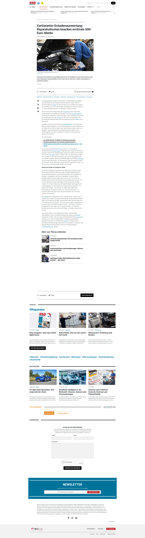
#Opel (37, 387)
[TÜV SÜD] (38, 3)
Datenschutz (102, 534)
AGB (97, 534)
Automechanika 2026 (56, 7)
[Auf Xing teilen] (38, 111)
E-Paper (97, 3)
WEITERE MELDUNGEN (38, 348)
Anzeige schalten (63, 413)
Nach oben (111, 521)
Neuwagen (52, 154)
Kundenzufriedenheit (47, 226)
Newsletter (90, 3)
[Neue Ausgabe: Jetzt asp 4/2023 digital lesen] (43, 320)
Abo (113, 3)
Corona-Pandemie (76, 113)
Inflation (77, 119)
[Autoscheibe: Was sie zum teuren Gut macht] (72, 320)
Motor (61, 149)
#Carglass (67, 330)
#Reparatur (37, 309)
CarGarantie (66, 111)
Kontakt (106, 3)
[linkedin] (76, 517)
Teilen (52, 91)
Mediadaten (91, 529)
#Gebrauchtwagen (89, 357)
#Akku (37, 330)
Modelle (78, 215)
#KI (66, 387)
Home (38, 19)
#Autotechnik (34, 360)
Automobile (81, 7)
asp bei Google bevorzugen (84, 91)
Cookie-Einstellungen (111, 534)
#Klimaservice (98, 330)
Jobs (101, 3)
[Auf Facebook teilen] (38, 100)
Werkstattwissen (70, 7)
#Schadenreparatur (106, 357)
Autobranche (53, 19)
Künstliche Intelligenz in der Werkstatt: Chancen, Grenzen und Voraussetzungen (72, 392)
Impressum (92, 534)
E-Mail (53, 435)
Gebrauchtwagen (56, 151)
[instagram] (72, 517)
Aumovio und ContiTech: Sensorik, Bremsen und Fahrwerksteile (98, 392)
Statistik (46, 196)
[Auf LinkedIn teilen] (38, 107)
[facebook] (68, 517)
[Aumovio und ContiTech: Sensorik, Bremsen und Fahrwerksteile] (102, 377)
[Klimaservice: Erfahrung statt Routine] (102, 320)
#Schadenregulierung (48, 357)
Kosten (54, 104)
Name (75, 435)
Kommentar (54, 441)
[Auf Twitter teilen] (38, 104)
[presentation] (114, 13)
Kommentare (43, 91)
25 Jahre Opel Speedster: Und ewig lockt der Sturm (41, 391)
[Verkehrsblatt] (41, 3)
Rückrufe (90, 7)
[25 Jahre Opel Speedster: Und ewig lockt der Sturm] (43, 377)
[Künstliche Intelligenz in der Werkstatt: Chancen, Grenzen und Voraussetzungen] (72, 377)
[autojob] (109, 407)
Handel (66, 221)
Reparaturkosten (67, 124)
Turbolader (80, 158)
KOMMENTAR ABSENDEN (72, 468)
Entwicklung (79, 217)
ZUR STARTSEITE (87, 295)
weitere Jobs (49, 413)
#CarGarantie (64, 357)
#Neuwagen (76, 357)
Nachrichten (43, 7)
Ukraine (59, 117)
